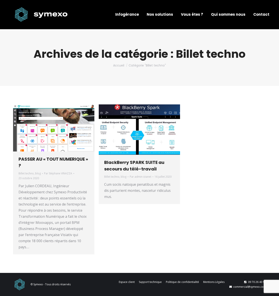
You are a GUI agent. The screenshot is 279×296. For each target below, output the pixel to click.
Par (58, 173)
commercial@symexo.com (249, 287)
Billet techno (26, 173)
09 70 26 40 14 (257, 282)
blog (38, 173)
